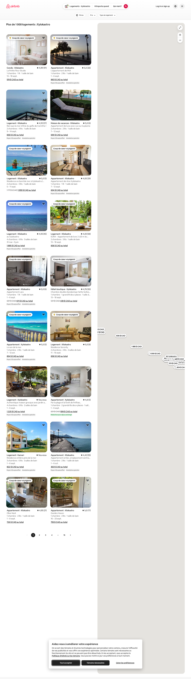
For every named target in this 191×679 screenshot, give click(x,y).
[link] (27, 535)
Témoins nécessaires (95, 663)
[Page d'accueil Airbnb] (12, 6)
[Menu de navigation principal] (182, 6)
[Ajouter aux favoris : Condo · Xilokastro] (43, 38)
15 (64, 535)
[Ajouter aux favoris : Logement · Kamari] (43, 425)
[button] (15, 79)
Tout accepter (66, 663)
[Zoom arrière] (180, 34)
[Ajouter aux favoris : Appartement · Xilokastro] (87, 38)
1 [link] (33, 535)
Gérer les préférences (125, 663)
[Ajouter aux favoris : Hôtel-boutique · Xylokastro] (87, 259)
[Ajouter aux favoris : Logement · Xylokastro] (43, 370)
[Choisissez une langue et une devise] (175, 6)
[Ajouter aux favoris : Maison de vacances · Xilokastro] (87, 93)
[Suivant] (70, 535)
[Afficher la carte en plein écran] (180, 27)
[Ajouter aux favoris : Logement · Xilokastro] (43, 93)
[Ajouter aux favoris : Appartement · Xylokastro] (43, 314)
